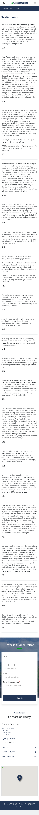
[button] (35, 3)
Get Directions (8, 756)
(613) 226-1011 (9, 739)
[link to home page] (19, 3)
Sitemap (31, 804)
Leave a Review (8, 752)
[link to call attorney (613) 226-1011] (4, 3)
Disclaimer (20, 806)
